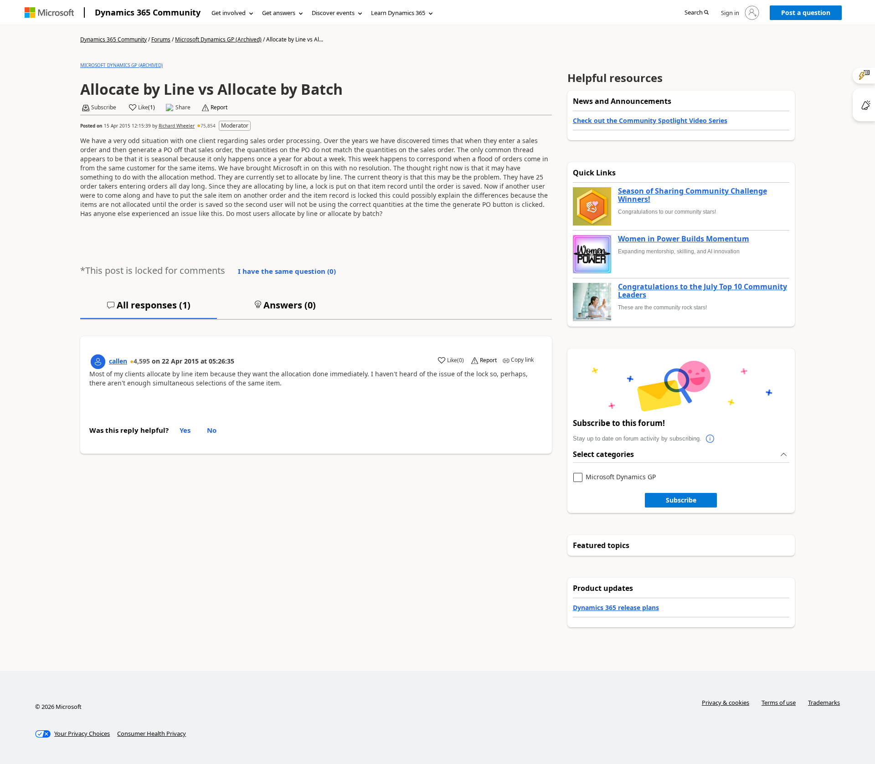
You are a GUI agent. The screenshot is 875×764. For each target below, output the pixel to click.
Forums (160, 39)
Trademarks (824, 702)
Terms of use (779, 702)
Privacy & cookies (725, 702)
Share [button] (182, 107)
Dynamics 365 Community (148, 12)
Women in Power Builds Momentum (683, 239)
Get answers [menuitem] (278, 13)
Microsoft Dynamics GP (621, 477)
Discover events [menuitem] (333, 13)
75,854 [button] (208, 126)
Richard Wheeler (177, 126)
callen (118, 361)
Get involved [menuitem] (228, 13)
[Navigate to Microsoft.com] (49, 12)
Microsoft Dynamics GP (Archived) (218, 39)
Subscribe (681, 500)
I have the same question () (287, 271)
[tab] (148, 309)
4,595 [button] (142, 361)
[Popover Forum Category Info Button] (710, 438)
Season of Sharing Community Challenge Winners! (692, 195)
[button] (696, 13)
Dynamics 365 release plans (616, 607)
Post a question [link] (805, 12)
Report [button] (219, 107)
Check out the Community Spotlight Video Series (650, 120)
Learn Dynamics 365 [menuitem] (398, 13)
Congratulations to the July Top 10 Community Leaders (702, 291)
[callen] (98, 361)
